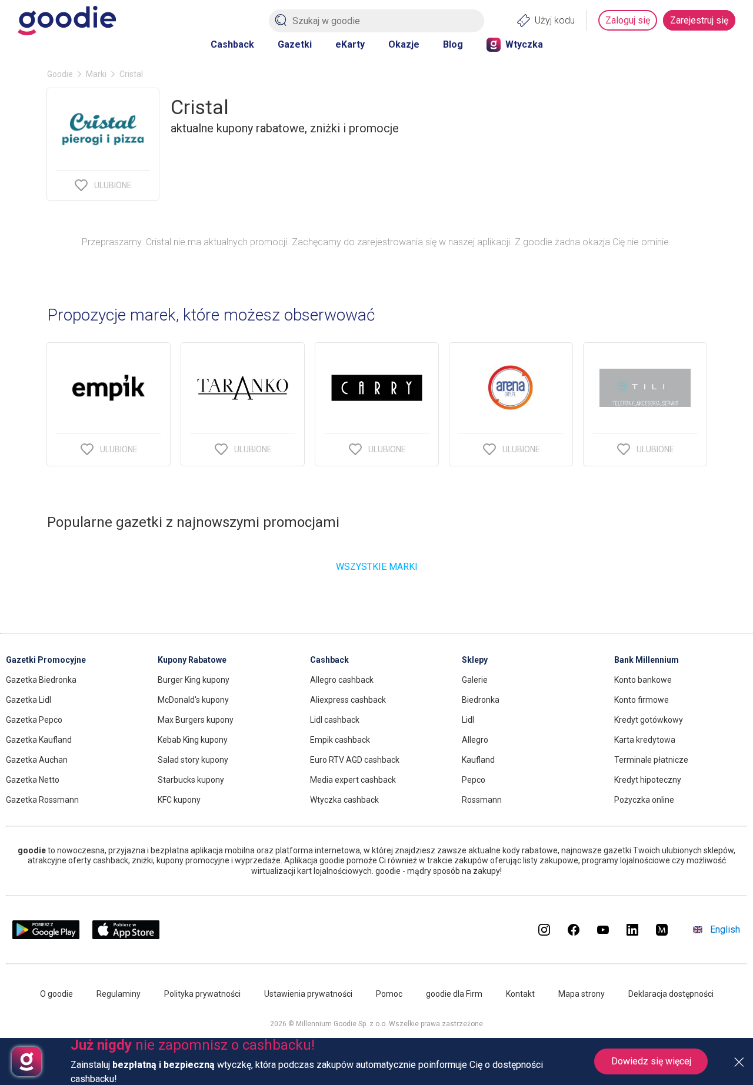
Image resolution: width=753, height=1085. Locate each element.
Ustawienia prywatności (308, 994)
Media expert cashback (353, 779)
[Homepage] (67, 20)
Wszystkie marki (377, 566)
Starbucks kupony (191, 779)
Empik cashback (340, 740)
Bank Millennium (646, 660)
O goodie (56, 994)
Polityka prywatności (202, 994)
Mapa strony (581, 994)
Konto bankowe (643, 680)
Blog (453, 44)
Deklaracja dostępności (671, 994)
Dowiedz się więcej (651, 1061)
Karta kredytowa (644, 740)
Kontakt (520, 994)
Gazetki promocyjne (46, 660)
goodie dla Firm (454, 994)
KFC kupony (179, 799)
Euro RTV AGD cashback (354, 759)
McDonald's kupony (193, 700)
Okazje (403, 44)
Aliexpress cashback (348, 700)
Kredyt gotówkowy (648, 720)
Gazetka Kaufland (39, 740)
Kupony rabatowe (192, 660)
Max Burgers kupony (196, 720)
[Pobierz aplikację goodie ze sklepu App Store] (126, 936)
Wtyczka (524, 44)
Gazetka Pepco (34, 720)
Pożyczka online (644, 799)
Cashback (232, 44)
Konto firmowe (641, 700)
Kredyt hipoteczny (647, 779)
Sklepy (475, 660)
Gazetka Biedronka (41, 680)
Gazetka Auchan (37, 759)
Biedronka (480, 700)
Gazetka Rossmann (42, 799)
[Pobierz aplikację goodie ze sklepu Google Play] (46, 936)
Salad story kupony (193, 759)
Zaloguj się (627, 20)
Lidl (468, 720)
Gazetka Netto (32, 779)
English (725, 929)
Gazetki (295, 44)
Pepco (473, 779)
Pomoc (389, 994)
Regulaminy (118, 994)
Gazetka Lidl (28, 700)
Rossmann (482, 799)
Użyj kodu (555, 20)
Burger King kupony (193, 680)
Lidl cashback (334, 720)
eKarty (350, 44)
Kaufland (478, 759)
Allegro (475, 740)
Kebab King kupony (193, 740)
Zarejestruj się (699, 20)
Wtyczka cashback (344, 799)
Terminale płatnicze (651, 759)
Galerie (475, 680)
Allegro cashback (342, 680)
